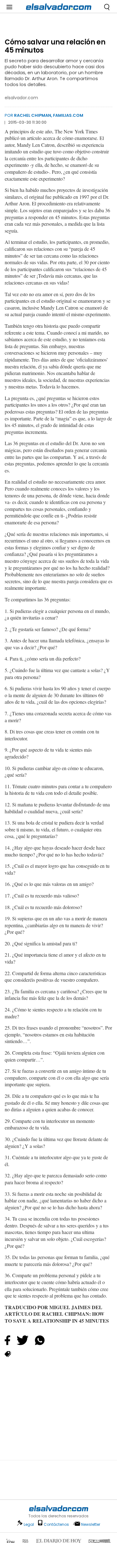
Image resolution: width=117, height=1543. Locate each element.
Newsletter (90, 1524)
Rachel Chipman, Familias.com (48, 115)
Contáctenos (56, 1524)
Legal (29, 1524)
